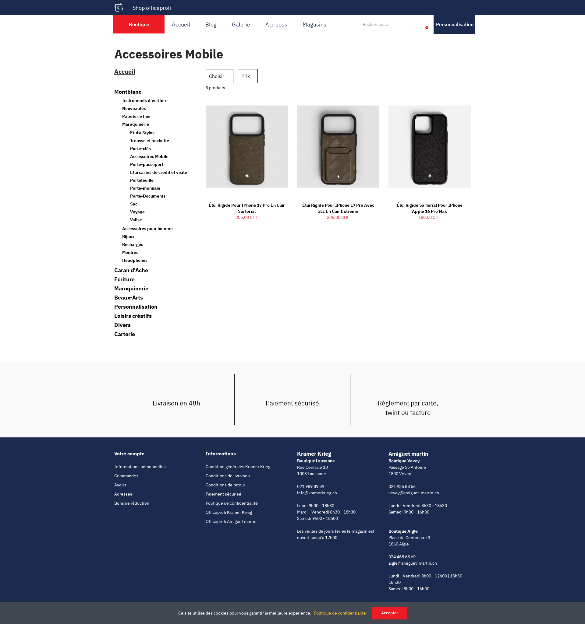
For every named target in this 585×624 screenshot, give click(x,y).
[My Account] (417, 24)
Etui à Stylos (142, 132)
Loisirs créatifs (133, 316)
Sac (133, 204)
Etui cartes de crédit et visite (158, 172)
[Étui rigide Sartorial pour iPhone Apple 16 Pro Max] (429, 147)
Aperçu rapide (272, 106)
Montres (130, 252)
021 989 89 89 (310, 486)
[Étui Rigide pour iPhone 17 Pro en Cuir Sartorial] (247, 147)
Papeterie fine (136, 116)
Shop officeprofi (152, 7)
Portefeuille (142, 180)
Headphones (134, 260)
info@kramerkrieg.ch (317, 493)
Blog (211, 24)
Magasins (314, 24)
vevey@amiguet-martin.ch (413, 493)
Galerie (241, 24)
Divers (122, 325)
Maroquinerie (135, 124)
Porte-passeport (146, 164)
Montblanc (127, 92)
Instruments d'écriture (145, 100)
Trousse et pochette (149, 140)
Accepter (389, 612)
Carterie (124, 334)
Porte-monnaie (145, 188)
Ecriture (124, 279)
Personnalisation (136, 307)
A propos (276, 24)
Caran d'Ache (131, 270)
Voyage (137, 212)
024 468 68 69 (402, 556)
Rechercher (404, 24)
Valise (136, 220)
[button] (454, 24)
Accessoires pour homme (147, 228)
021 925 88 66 (402, 486)
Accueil (181, 24)
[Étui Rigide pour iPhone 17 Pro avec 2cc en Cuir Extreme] (338, 147)
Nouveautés (134, 108)
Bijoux (128, 236)
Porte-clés (140, 148)
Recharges (132, 244)
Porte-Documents (147, 196)
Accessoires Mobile (149, 156)
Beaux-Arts (128, 298)
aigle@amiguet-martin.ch (412, 563)
